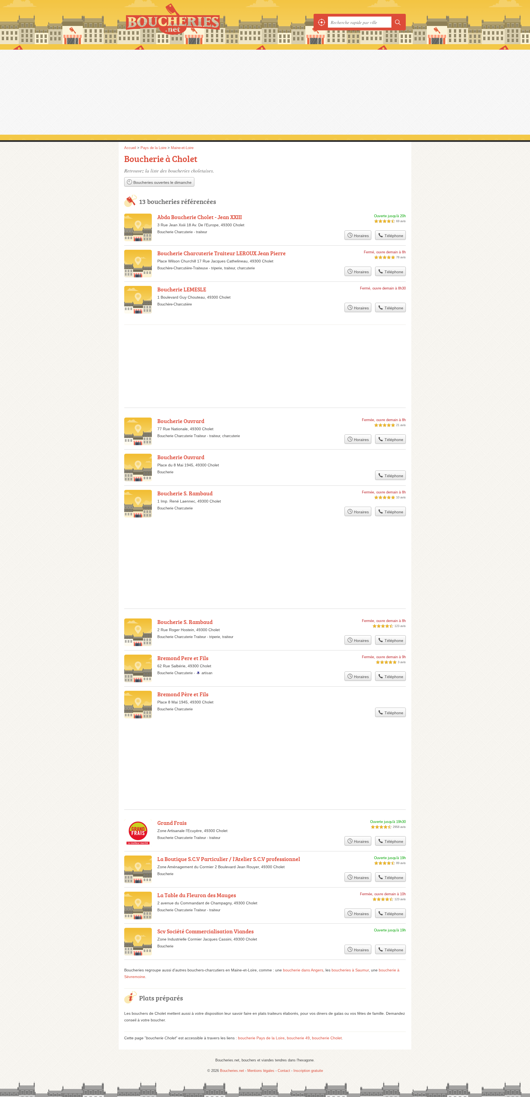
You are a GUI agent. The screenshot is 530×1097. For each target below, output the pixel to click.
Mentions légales (260, 1071)
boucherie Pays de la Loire (261, 1038)
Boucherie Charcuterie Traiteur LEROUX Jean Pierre (221, 253)
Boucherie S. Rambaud (185, 493)
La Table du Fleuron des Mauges (196, 895)
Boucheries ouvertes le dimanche (162, 182)
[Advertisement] (265, 91)
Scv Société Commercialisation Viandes (205, 931)
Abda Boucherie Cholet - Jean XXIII (199, 217)
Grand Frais (172, 823)
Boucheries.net (185, 22)
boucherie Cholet (327, 1038)
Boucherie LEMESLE (181, 289)
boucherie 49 (298, 1038)
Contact (284, 1071)
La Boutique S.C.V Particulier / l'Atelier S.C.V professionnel (228, 859)
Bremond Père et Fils (182, 694)
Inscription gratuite (308, 1071)
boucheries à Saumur (350, 970)
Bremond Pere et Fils (182, 658)
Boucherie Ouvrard (180, 421)
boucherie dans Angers (303, 970)
